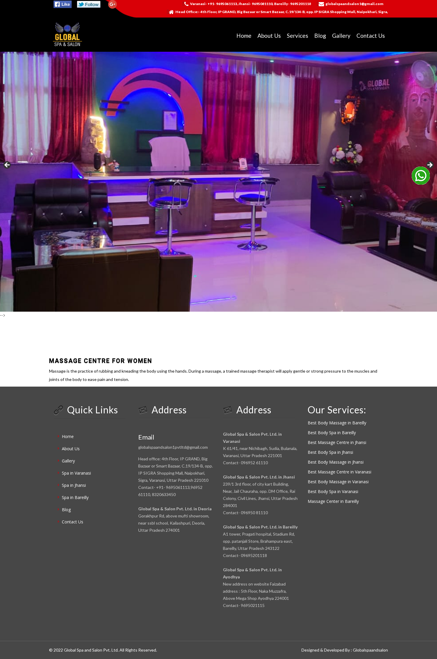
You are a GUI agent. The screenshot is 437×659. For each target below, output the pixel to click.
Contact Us (370, 35)
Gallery (341, 35)
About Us (269, 35)
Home (243, 35)
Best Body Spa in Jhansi (330, 452)
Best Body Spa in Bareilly (332, 432)
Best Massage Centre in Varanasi (339, 472)
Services (297, 35)
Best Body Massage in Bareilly (337, 423)
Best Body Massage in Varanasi (338, 481)
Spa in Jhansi (74, 485)
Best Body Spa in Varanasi (333, 491)
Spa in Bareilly (75, 497)
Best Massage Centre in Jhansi (337, 442)
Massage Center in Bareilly (333, 501)
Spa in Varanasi (76, 473)
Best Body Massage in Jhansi (336, 462)
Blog (320, 35)
